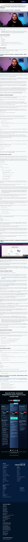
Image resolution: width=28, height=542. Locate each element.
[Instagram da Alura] (20, 465)
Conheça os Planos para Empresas (14, 455)
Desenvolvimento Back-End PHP (6, 526)
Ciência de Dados (5, 509)
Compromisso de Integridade (6, 475)
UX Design (4, 521)
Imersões (4, 490)
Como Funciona (18, 468)
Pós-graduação (7, 539)
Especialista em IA (5, 507)
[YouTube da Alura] (15, 465)
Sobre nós (4, 468)
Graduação (4, 539)
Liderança (4, 532)
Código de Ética (4, 479)
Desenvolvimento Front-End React (6, 524)
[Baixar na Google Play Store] (21, 465)
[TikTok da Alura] (24, 465)
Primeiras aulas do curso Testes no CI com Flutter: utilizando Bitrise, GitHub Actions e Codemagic (14, 5)
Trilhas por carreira (6, 504)
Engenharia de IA (5, 506)
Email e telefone (21, 489)
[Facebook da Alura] (17, 465)
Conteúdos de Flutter (20, 4)
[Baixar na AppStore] (23, 465)
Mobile (26, 379)
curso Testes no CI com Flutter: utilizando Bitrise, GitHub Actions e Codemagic (11, 378)
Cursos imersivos (19, 479)
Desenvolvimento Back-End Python (7, 528)
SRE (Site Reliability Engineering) (6, 518)
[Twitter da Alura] (18, 465)
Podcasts (4, 493)
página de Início (3, 278)
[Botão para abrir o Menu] (1, 1)
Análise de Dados (5, 510)
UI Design (4, 520)
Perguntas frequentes (22, 490)
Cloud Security (4, 514)
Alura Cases (4, 489)
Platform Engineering (5, 517)
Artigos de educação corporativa (5, 495)
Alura (5, 4)
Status (3, 482)
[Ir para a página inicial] (12, 1)
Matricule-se (5, 417)
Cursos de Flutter (14, 4)
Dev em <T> (18, 475)
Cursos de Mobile (9, 4)
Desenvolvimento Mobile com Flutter (7, 523)
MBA (9, 539)
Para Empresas (4, 471)
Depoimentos (18, 472)
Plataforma (18, 471)
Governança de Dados (5, 511)
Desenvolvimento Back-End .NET (6, 527)
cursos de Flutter (21, 379)
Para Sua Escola (4, 472)
